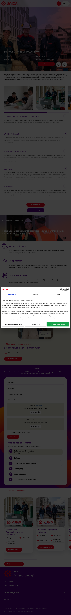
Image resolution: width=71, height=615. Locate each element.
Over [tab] (58, 294)
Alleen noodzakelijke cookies (13, 324)
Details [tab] (35, 294)
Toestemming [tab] (12, 294)
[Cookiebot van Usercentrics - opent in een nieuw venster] (61, 289)
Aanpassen (34, 324)
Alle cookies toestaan (58, 324)
